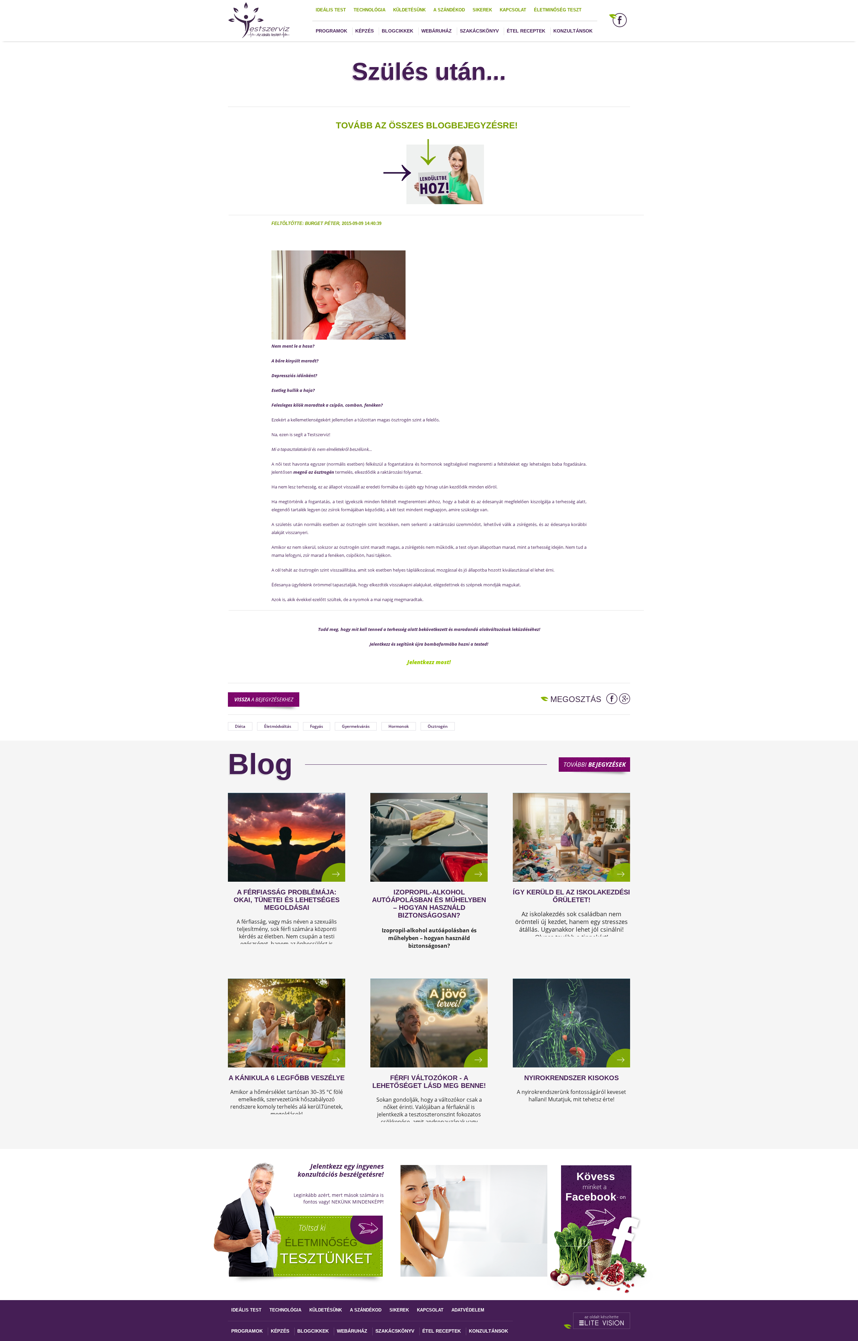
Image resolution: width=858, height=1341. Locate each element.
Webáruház (436, 31)
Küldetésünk (409, 9)
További (594, 764)
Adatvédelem (467, 1310)
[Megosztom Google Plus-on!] (624, 698)
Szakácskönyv (479, 31)
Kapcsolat (513, 9)
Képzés (364, 31)
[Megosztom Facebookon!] (611, 698)
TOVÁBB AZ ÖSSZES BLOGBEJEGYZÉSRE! (427, 125)
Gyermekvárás (356, 726)
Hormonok (398, 726)
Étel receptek (526, 31)
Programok (331, 31)
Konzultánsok (573, 31)
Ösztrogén (438, 726)
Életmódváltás (277, 726)
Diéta (240, 726)
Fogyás (316, 726)
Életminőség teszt (557, 9)
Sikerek (482, 9)
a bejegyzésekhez (263, 699)
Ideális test (331, 9)
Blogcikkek (397, 31)
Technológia (369, 9)
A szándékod (449, 9)
